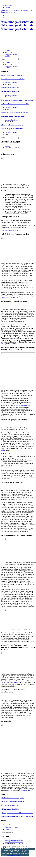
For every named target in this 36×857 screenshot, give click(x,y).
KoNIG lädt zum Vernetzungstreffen (12, 79)
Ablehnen (18, 855)
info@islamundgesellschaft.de (14, 840)
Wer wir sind (8, 52)
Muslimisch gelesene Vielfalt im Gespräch (14, 116)
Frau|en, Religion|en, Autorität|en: (12, 129)
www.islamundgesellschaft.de (14, 842)
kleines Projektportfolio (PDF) (10, 230)
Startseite (7, 50)
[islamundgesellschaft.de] (17, 25)
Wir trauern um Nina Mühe (10, 91)
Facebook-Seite (25, 790)
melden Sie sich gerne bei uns (10, 297)
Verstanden (11, 855)
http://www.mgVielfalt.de (22, 405)
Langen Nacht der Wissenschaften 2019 (13, 682)
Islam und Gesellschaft (11, 82)
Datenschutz (8, 5)
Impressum (8, 7)
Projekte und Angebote (12, 54)
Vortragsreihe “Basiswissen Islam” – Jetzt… (15, 104)
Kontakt (7, 56)
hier (2, 344)
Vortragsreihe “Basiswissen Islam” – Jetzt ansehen (17, 816)
